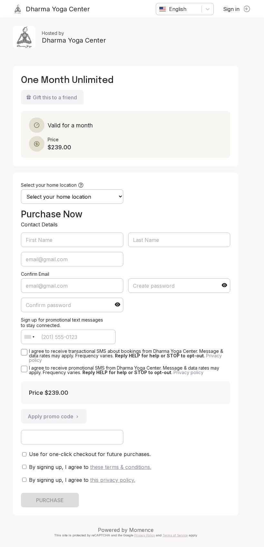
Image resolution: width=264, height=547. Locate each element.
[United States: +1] (29, 337)
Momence (141, 530)
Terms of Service (175, 535)
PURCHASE (50, 500)
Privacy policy (188, 372)
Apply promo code (50, 416)
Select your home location (49, 185)
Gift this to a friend (55, 97)
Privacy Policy (144, 535)
